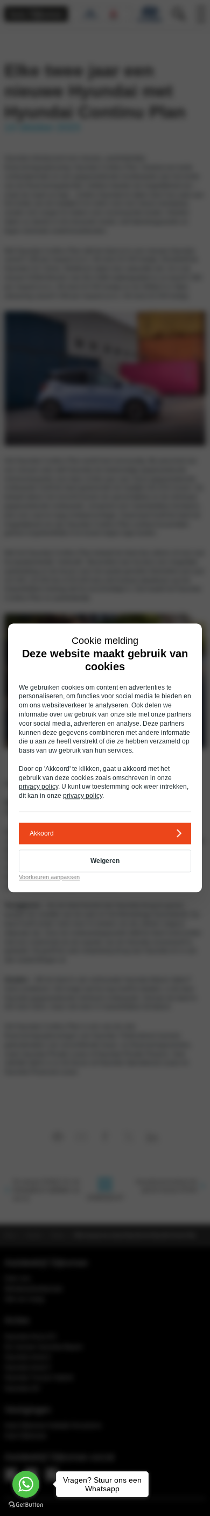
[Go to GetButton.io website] (26, 1504)
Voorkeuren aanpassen (49, 877)
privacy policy (38, 787)
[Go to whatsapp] (25, 1484)
